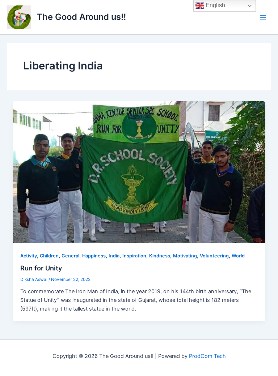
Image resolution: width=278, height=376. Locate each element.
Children (49, 255)
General (70, 255)
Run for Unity (41, 268)
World (238, 255)
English (214, 5)
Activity (28, 255)
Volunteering (214, 255)
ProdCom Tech (207, 356)
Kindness (159, 255)
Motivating (185, 255)
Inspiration (134, 255)
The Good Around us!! (81, 17)
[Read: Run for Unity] (139, 171)
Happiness (94, 255)
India (114, 255)
